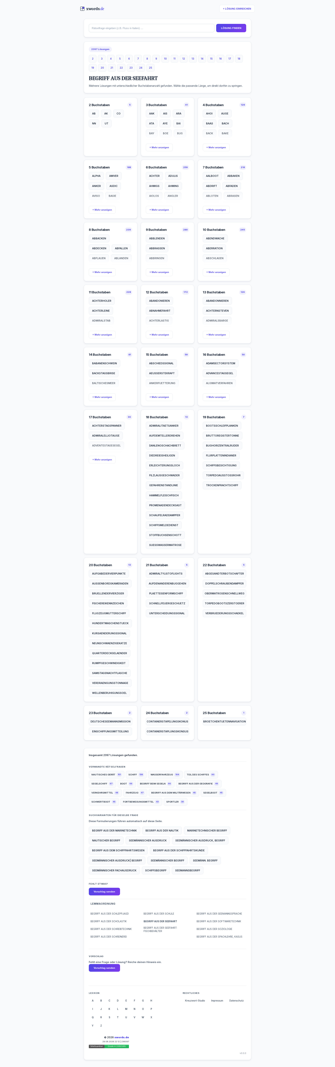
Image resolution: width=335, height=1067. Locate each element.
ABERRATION (214, 248)
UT (106, 123)
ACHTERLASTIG (159, 320)
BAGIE (112, 195)
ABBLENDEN (157, 238)
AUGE (224, 113)
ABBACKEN (99, 238)
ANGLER (173, 195)
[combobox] (151, 28)
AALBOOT (212, 175)
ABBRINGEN (156, 258)
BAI (178, 123)
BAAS (209, 123)
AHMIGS (154, 185)
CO (119, 113)
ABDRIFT (211, 185)
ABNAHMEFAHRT (159, 310)
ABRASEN (233, 195)
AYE (165, 123)
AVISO (96, 195)
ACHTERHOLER (101, 300)
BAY (151, 133)
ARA (178, 113)
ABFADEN (232, 185)
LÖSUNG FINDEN (231, 28)
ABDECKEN (99, 248)
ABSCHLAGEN (215, 258)
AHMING (173, 185)
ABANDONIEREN (159, 300)
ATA (151, 123)
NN (94, 123)
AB (94, 113)
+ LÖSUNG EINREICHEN (237, 8)
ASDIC (114, 185)
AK (106, 113)
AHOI (209, 113)
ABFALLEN (121, 248)
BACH (225, 123)
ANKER (96, 185)
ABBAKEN (233, 175)
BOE (165, 133)
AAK (151, 113)
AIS (165, 113)
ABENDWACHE (215, 238)
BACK (209, 133)
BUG (180, 133)
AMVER (113, 175)
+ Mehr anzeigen (159, 147)
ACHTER (154, 175)
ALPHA (96, 175)
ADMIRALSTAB (101, 320)
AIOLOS (154, 195)
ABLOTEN (212, 195)
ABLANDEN (121, 258)
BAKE (225, 133)
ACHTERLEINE (101, 310)
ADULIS (173, 175)
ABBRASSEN (157, 248)
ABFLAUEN (99, 258)
